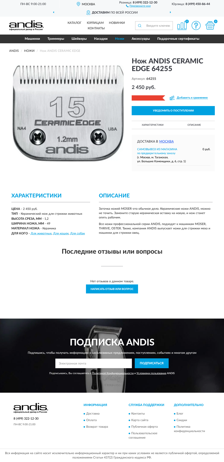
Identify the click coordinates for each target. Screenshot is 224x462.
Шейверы (79, 38)
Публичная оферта (144, 426)
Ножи (119, 38)
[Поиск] (139, 25)
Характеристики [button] (152, 125)
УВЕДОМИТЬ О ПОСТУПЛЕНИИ (173, 110)
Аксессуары (141, 38)
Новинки (117, 22)
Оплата (91, 420)
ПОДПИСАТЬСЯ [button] (152, 363)
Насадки (101, 38)
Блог (180, 413)
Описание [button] (194, 125)
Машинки (32, 38)
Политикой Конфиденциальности (113, 373)
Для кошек (61, 233)
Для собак (77, 233)
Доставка (93, 413)
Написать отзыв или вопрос (112, 289)
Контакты (96, 28)
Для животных (41, 233)
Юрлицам (95, 22)
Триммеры (55, 38)
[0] (210, 25)
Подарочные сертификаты (178, 38)
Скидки (182, 420)
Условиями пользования (151, 373)
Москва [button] (166, 141)
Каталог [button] (75, 22)
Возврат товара (97, 426)
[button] (138, 5)
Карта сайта (139, 420)
